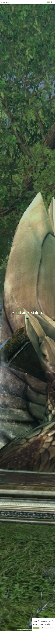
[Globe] (51, 2)
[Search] (48, 2)
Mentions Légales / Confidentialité (43, 629)
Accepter (36, 627)
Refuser (43, 627)
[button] (53, 618)
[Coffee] (49, 2)
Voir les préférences (50, 627)
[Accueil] (18, 629)
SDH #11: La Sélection (24, 629)
